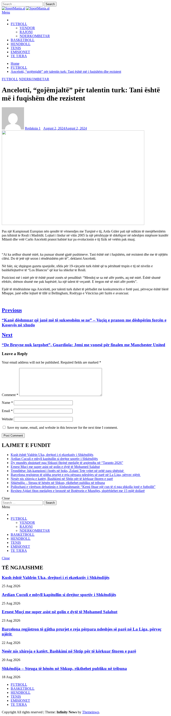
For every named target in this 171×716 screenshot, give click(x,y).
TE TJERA (19, 56)
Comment (10, 395)
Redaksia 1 (33, 128)
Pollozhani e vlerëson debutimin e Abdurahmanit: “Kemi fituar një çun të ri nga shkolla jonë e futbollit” (83, 487)
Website (7, 419)
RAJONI (26, 32)
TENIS (16, 48)
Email (7, 411)
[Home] (12, 20)
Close (6, 558)
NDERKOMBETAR (35, 36)
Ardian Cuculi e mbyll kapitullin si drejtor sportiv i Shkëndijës (54, 459)
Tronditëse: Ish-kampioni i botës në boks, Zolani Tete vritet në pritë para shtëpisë (67, 471)
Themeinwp (90, 712)
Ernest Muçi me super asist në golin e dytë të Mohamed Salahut (55, 467)
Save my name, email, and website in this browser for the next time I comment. (62, 427)
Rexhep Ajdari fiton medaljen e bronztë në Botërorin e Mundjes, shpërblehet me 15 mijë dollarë (78, 491)
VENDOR (27, 28)
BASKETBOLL (23, 40)
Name (7, 403)
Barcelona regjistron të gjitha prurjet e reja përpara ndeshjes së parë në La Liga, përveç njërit (76, 475)
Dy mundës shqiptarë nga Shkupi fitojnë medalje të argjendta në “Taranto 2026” (67, 463)
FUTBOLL (19, 24)
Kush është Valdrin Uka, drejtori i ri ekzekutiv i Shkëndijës (52, 455)
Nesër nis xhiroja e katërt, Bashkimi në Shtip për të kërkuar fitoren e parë (62, 479)
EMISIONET (20, 52)
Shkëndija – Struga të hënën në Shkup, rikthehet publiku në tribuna (58, 483)
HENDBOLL (21, 44)
